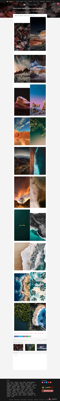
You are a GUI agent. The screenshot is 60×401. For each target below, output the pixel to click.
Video (32, 392)
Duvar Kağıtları (16, 385)
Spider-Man (31, 390)
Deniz (17, 333)
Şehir (12, 396)
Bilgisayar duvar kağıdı (31, 382)
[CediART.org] (47, 388)
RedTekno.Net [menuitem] (48, 1)
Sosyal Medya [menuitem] (42, 1)
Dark (13, 383)
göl (20, 393)
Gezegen (34, 385)
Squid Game (9, 392)
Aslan (12, 382)
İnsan (8, 396)
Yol (17, 393)
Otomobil (9, 390)
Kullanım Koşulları (41, 399)
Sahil (22, 390)
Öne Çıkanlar (35, 333)
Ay (21, 382)
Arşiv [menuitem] (37, 1)
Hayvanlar (23, 386)
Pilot (18, 390)
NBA (23, 389)
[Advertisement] (30, 372)
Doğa (19, 333)
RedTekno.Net (11, 399)
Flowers (22, 385)
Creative (8, 383)
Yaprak (8, 393)
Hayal (18, 386)
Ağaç (24, 382)
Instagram (29, 386)
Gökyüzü (14, 386)
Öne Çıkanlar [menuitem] (30, 1)
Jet (33, 386)
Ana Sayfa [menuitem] (17, 1)
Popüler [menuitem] (25, 1)
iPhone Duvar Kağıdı (23, 333)
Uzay (28, 392)
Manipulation (9, 389)
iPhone (24, 393)
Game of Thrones (28, 385)
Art (8, 382)
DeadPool (21, 383)
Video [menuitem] (34, 1)
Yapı (13, 393)
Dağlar (16, 383)
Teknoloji (14, 392)
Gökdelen (8, 386)
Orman (31, 389)
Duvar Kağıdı (9, 385)
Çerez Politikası (47, 399)
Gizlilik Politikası (36, 399)
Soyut (26, 390)
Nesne (26, 389)
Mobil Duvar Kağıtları (29, 333)
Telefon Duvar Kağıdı (40, 333)
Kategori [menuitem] (21, 1)
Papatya (13, 390)
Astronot (16, 382)
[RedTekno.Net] (47, 391)
